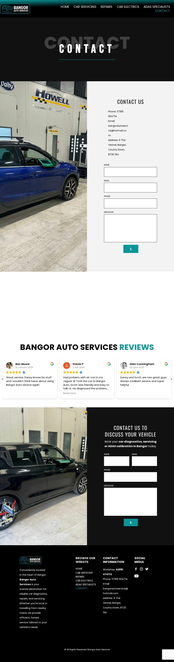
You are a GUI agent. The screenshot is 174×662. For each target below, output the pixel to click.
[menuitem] (65, 7)
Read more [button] (69, 393)
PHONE (107, 196)
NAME (106, 165)
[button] (171, 379)
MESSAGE (109, 212)
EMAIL (106, 180)
